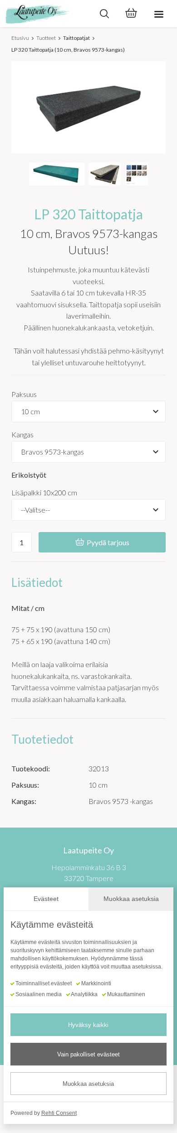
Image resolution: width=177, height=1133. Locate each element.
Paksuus (24, 394)
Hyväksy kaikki (88, 1025)
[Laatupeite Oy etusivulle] (45, 13)
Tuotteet (46, 37)
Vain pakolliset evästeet (88, 1054)
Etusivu (20, 37)
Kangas (22, 434)
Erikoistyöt (28, 474)
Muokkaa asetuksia (88, 1083)
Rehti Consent (59, 1113)
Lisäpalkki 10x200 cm (44, 492)
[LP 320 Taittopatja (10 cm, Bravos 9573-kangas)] (56, 174)
